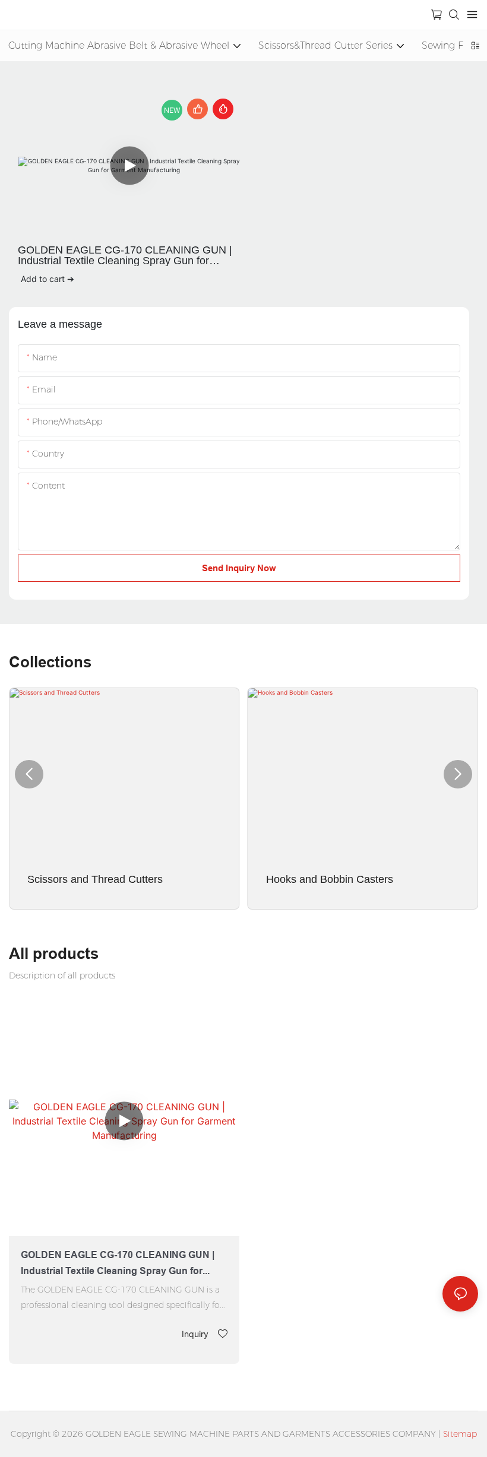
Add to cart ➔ (47, 279)
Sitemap (460, 1434)
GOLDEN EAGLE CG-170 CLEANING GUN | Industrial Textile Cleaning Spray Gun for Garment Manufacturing (125, 255)
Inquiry (195, 1334)
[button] (29, 774)
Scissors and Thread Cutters (95, 879)
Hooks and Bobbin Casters (329, 879)
